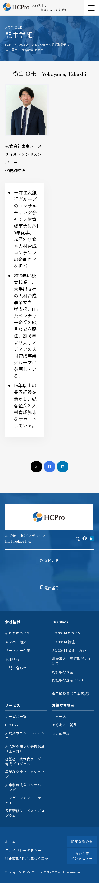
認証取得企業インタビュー (71, 682)
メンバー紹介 (16, 641)
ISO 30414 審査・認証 (69, 650)
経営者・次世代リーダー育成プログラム (25, 761)
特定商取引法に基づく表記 (26, 858)
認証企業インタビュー (82, 856)
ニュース (59, 716)
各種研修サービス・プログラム (25, 813)
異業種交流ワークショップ (25, 774)
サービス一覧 (16, 716)
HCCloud (12, 725)
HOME (9, 45)
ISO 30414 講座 (63, 641)
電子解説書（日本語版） (71, 693)
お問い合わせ (16, 667)
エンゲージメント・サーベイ (25, 800)
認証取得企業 (62, 672)
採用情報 (12, 659)
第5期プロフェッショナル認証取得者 (42, 45)
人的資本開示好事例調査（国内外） (25, 748)
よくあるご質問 (64, 725)
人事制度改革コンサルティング (25, 787)
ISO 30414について (66, 633)
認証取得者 (61, 733)
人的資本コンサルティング (25, 735)
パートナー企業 (17, 650)
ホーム (10, 841)
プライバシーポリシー (23, 850)
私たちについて (17, 633)
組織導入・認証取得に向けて (71, 661)
